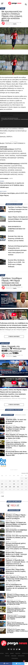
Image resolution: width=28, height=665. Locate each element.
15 (22, 484)
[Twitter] (11, 649)
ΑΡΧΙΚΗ (2, 653)
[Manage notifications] (24, 661)
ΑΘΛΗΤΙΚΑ (17, 653)
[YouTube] (19, 649)
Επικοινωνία (15, 658)
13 (14, 484)
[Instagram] (14, 649)
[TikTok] (17, 649)
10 (2, 484)
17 (2, 486)
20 (14, 486)
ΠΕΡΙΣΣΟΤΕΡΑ (21, 655)
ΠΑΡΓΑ (14, 24)
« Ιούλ (2, 496)
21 (18, 486)
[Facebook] (8, 649)
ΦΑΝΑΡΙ (12, 653)
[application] (14, 120)
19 (10, 486)
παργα (11, 178)
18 (6, 486)
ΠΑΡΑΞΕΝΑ (13, 655)
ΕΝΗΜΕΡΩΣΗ (25, 653)
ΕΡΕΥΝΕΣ (7, 655)
